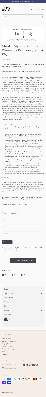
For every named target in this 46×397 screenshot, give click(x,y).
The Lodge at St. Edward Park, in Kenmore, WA (20, 87)
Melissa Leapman (7, 82)
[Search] (42, 16)
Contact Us (5, 354)
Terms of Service (10, 249)
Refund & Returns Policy (9, 341)
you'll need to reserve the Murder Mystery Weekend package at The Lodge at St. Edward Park (22, 184)
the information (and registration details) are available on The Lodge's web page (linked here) (22, 112)
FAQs (3, 351)
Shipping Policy (6, 344)
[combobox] (23, 16)
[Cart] (37, 9)
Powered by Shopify (7, 393)
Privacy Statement (7, 346)
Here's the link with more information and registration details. (22, 198)
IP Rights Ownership (8, 349)
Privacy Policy (39, 248)
